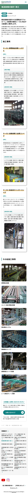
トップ (2, 425)
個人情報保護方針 (8, 485)
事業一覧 (8, 425)
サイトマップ (13, 488)
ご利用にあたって (19, 485)
